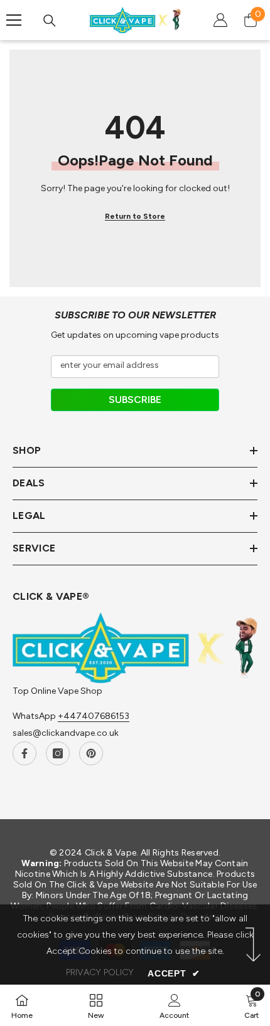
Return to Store (135, 216)
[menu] (13, 20)
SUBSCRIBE (135, 400)
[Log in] (220, 20)
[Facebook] (24, 753)
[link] (174, 1005)
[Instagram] (58, 753)
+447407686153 (93, 716)
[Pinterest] (91, 753)
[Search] (49, 20)
